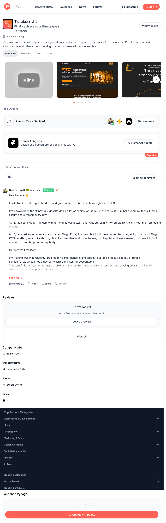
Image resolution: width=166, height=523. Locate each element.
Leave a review (82, 321)
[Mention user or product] (9, 177)
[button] (49, 53)
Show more (145, 121)
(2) (18, 283)
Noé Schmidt (17, 190)
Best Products (44, 6)
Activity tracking (15, 36)
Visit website (150, 25)
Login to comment (144, 177)
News (82, 6)
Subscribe (131, 6)
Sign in (153, 6)
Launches (66, 6)
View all (82, 336)
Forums (97, 6)
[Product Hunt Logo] (7, 6)
